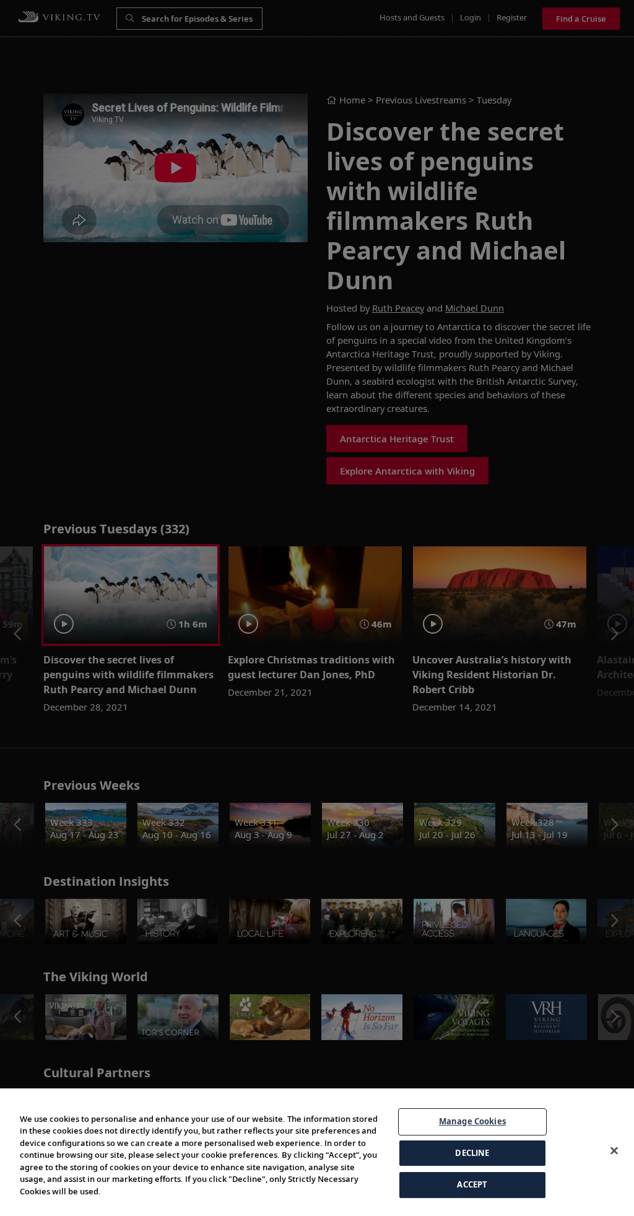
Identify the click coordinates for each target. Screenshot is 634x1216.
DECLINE (472, 1152)
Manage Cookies (472, 1121)
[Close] (614, 1151)
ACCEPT (472, 1184)
